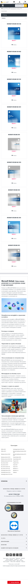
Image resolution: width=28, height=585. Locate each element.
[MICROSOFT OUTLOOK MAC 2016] (14, 227)
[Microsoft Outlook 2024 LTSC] (14, 33)
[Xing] (10, 554)
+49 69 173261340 (14, 494)
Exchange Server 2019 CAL (6, 474)
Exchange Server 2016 (5, 472)
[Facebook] (7, 554)
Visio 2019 (15, 466)
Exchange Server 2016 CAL (18, 449)
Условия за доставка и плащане (10, 560)
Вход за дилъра (12, 558)
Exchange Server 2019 (5, 470)
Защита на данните (6, 561)
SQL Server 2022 (4, 462)
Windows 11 (15, 468)
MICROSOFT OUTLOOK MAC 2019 (14, 162)
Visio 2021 (15, 464)
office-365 (23, 558)
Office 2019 (3, 451)
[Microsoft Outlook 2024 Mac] (14, 61)
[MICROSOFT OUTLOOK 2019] (14, 144)
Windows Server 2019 (5, 457)
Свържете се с (16, 559)
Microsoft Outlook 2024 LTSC (14, 24)
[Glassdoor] (14, 554)
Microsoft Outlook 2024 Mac (14, 51)
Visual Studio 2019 (17, 459)
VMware (15, 472)
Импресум (23, 561)
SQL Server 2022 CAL (5, 466)
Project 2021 (15, 461)
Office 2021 (3, 449)
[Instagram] (20, 554)
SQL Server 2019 (4, 464)
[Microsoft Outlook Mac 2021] (14, 116)
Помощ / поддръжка (9, 559)
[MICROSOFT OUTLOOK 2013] (14, 255)
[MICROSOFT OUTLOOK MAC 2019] (14, 172)
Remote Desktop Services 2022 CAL (19, 452)
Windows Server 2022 (5, 454)
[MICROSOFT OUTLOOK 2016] (14, 199)
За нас (21, 559)
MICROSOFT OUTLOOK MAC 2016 (14, 217)
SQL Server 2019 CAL (5, 468)
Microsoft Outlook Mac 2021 (14, 107)
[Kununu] (17, 554)
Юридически (18, 558)
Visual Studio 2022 (17, 457)
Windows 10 (15, 470)
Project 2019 (15, 462)
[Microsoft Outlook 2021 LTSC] (14, 89)
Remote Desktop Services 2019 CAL (19, 455)
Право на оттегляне (20, 560)
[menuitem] (25, 2)
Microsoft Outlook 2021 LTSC (14, 79)
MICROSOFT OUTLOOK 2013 (14, 245)
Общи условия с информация (15, 561)
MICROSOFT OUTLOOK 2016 (14, 190)
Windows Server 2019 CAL (6, 461)
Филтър (5, 15)
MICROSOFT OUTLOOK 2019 (14, 134)
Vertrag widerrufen (15, 582)
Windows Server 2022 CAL (6, 459)
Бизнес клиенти (5, 558)
